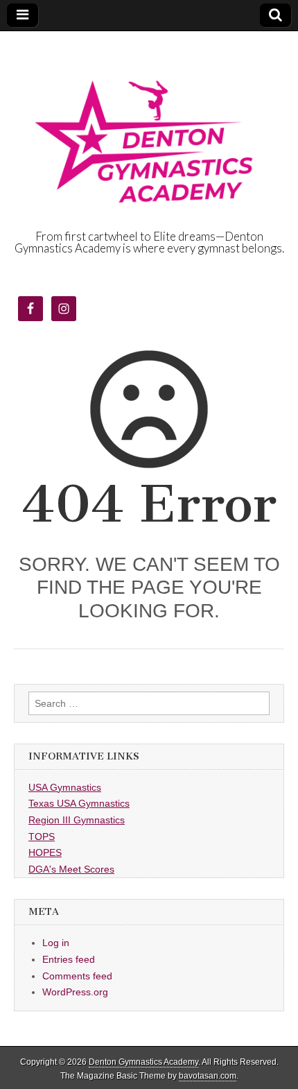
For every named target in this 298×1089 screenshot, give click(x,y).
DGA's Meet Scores (71, 869)
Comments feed (77, 975)
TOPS (41, 836)
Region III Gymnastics (76, 819)
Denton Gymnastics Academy (143, 1062)
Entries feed (68, 959)
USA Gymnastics (64, 787)
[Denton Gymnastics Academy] (149, 131)
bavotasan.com (207, 1076)
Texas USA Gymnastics (79, 803)
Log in (55, 942)
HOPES (45, 852)
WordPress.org (75, 991)
